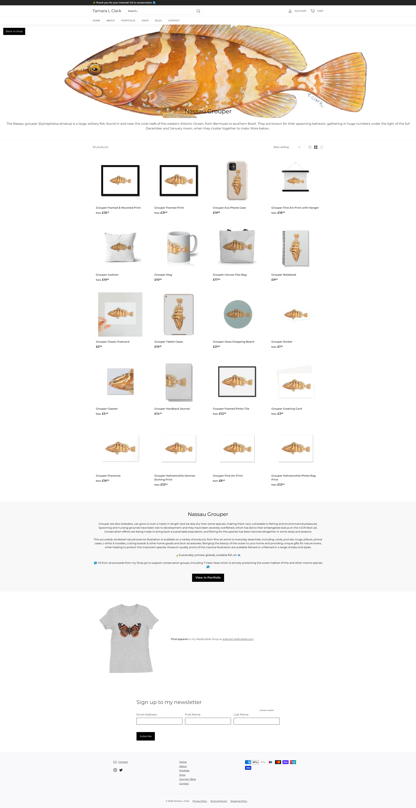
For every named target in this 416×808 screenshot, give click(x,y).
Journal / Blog (187, 779)
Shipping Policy (238, 801)
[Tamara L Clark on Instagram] (115, 770)
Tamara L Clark (107, 11)
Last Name (241, 714)
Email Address (147, 714)
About (110, 20)
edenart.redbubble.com (238, 639)
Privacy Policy (200, 801)
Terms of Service (218, 801)
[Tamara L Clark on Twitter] (121, 770)
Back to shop (14, 31)
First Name (192, 714)
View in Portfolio (208, 577)
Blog (158, 20)
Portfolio (128, 20)
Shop (145, 20)
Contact (174, 20)
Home (96, 20)
